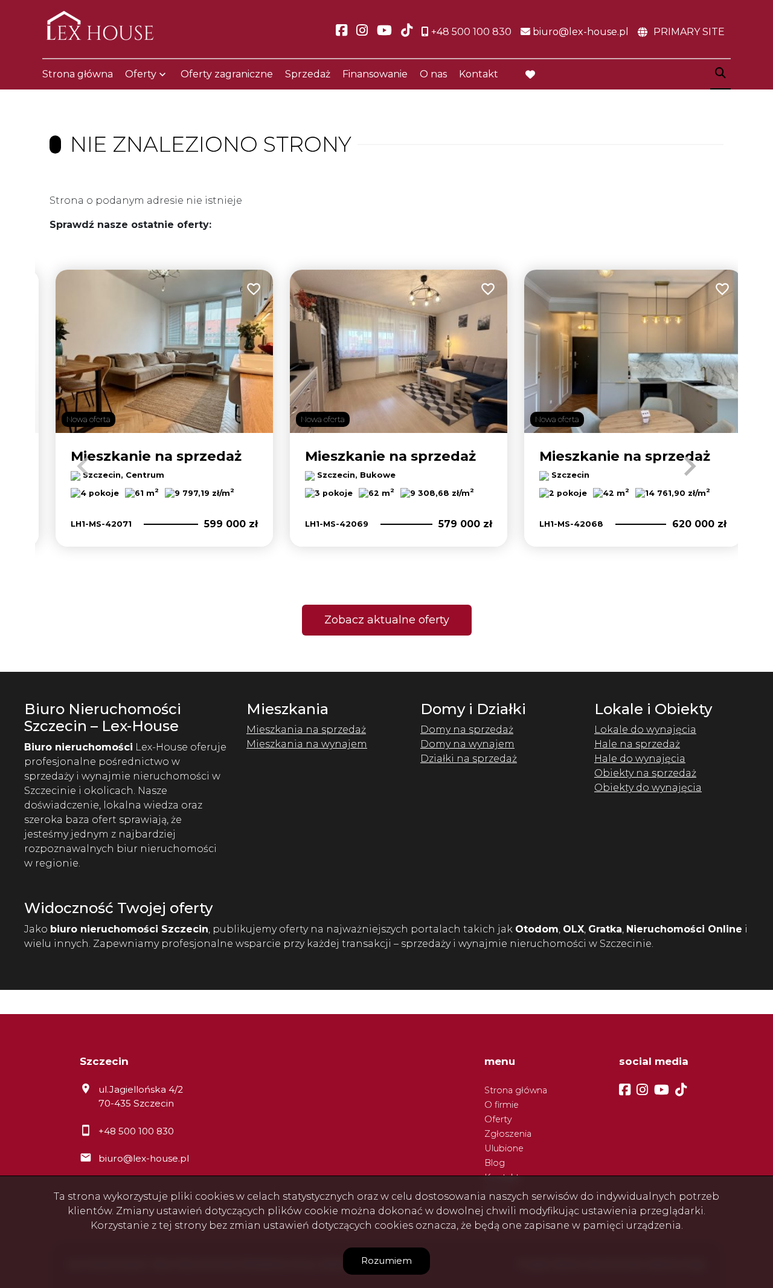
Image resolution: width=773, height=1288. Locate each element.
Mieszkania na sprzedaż (306, 729)
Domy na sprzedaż (466, 729)
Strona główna (77, 74)
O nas (433, 74)
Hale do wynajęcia (639, 758)
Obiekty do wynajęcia (648, 787)
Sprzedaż (307, 74)
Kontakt (478, 74)
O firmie (501, 1104)
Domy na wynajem (467, 744)
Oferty (140, 74)
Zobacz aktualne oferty (386, 619)
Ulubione (504, 1148)
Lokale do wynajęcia (645, 729)
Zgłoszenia (507, 1133)
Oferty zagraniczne (227, 74)
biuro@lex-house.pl (143, 1158)
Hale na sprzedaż (637, 744)
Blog (494, 1162)
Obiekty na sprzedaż (645, 773)
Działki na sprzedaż (468, 758)
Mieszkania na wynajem (306, 744)
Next (689, 466)
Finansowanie (375, 74)
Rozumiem (386, 1260)
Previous (83, 466)
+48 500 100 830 (136, 1131)
